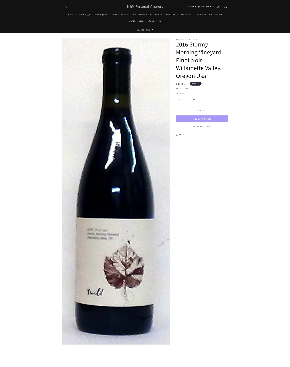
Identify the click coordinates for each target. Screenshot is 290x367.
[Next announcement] (227, 30)
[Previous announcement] (63, 30)
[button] (65, 6)
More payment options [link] (202, 126)
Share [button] (182, 134)
